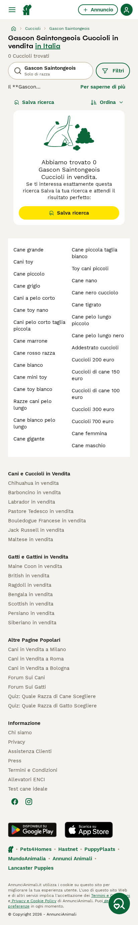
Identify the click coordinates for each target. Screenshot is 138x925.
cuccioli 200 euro (93, 360)
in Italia (47, 46)
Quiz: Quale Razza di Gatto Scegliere (52, 706)
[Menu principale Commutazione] (12, 9)
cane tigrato (86, 305)
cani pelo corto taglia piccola (39, 325)
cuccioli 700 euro (93, 421)
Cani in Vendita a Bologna (38, 668)
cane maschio (89, 446)
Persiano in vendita (31, 613)
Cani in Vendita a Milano (37, 649)
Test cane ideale (28, 789)
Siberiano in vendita (32, 623)
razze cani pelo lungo (32, 404)
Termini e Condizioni (32, 770)
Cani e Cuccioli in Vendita (39, 474)
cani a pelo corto (34, 298)
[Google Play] (32, 830)
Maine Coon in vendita (35, 566)
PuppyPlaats (99, 849)
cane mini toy (30, 377)
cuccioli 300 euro (93, 409)
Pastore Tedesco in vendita (40, 511)
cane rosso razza (34, 353)
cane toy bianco (32, 389)
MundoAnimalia (27, 859)
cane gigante (29, 439)
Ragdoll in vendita (29, 585)
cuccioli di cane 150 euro (96, 375)
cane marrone (30, 341)
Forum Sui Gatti (27, 687)
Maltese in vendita (30, 539)
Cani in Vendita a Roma (36, 659)
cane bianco (28, 365)
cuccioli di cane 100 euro (96, 394)
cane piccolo (29, 274)
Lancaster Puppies (31, 868)
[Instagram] (29, 801)
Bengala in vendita (30, 594)
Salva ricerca (38, 102)
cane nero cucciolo (95, 293)
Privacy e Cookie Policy (33, 901)
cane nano (84, 281)
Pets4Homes (36, 849)
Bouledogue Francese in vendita (47, 521)
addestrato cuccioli (95, 348)
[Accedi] (127, 10)
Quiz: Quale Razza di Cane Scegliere (52, 696)
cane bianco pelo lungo (34, 423)
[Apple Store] (89, 830)
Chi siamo (20, 733)
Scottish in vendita (30, 604)
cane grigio (26, 286)
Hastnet (68, 849)
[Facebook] (14, 801)
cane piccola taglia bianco (94, 253)
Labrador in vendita (31, 502)
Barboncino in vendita (34, 492)
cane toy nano (30, 310)
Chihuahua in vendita (33, 483)
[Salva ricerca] (119, 903)
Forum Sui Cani (26, 678)
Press (14, 761)
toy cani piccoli (90, 269)
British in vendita (28, 576)
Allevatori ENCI (26, 779)
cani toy (23, 262)
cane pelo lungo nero (98, 336)
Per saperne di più (102, 87)
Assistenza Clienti (30, 751)
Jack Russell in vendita (36, 530)
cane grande (28, 250)
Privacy (16, 742)
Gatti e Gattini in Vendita (38, 557)
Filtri (118, 71)
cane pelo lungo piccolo (91, 320)
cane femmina (89, 433)
